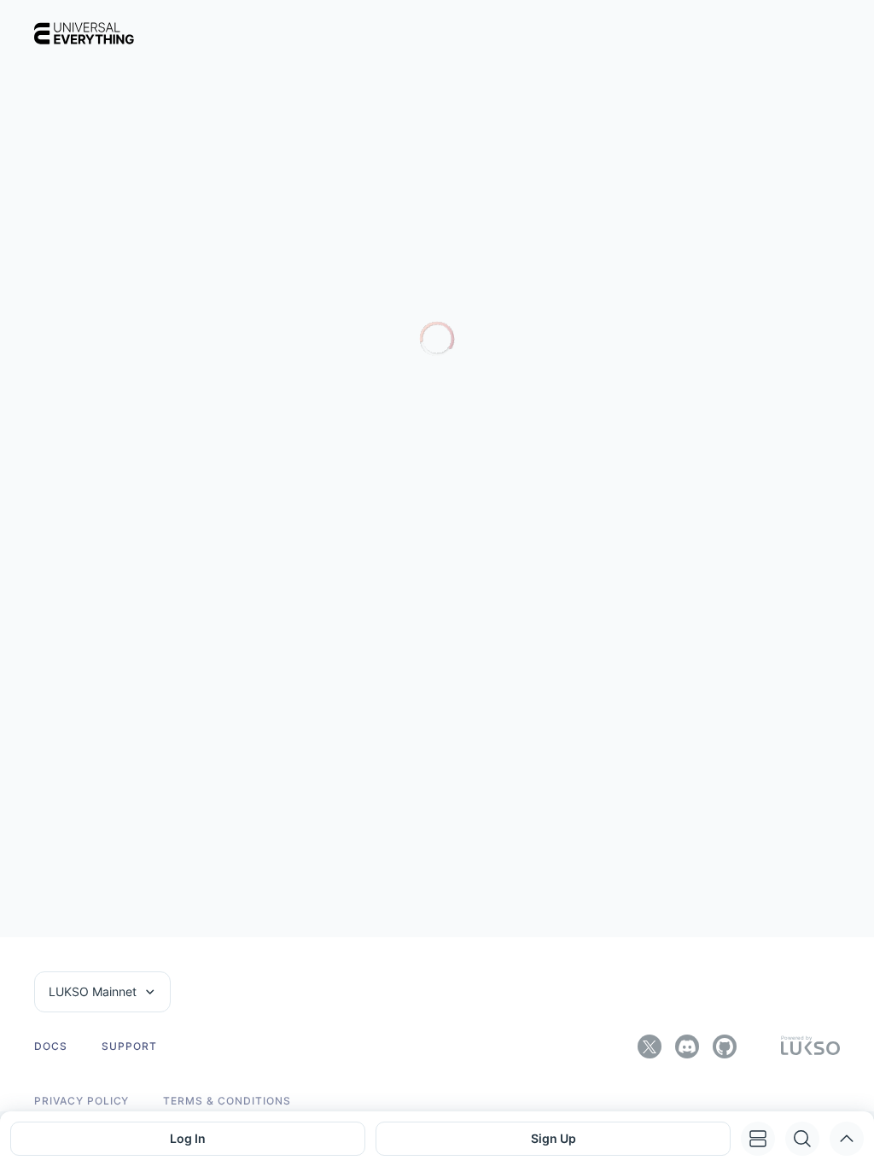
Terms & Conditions (226, 1101)
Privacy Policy (81, 1101)
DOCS (50, 1046)
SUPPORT (129, 1046)
